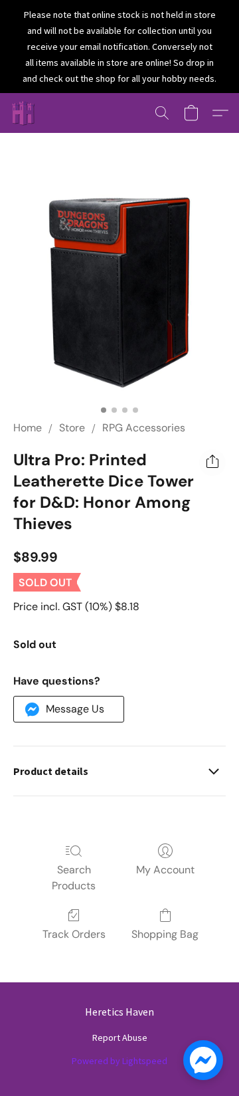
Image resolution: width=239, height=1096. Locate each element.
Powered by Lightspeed (119, 1061)
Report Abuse (119, 1037)
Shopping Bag (165, 934)
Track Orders (74, 934)
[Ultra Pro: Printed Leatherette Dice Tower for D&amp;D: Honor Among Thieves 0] (119, 292)
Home (27, 428)
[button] (24, 113)
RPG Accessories (143, 428)
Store (72, 428)
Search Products (74, 878)
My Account (165, 870)
